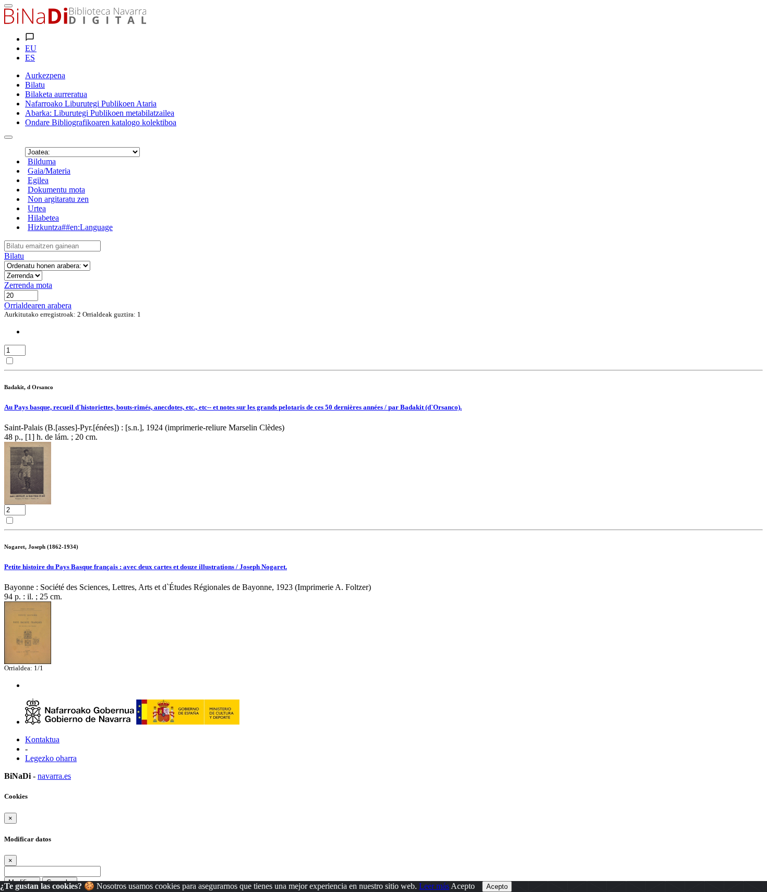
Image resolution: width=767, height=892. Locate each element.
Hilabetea (43, 217)
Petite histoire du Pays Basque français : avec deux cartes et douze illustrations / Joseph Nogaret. (145, 567)
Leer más (434, 886)
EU (31, 48)
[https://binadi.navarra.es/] (75, 21)
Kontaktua (42, 739)
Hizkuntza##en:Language (70, 227)
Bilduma (42, 161)
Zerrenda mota (28, 285)
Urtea (37, 208)
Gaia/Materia (49, 170)
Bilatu (14, 255)
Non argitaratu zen (58, 199)
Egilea (38, 180)
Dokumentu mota (56, 189)
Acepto (463, 886)
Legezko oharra (51, 758)
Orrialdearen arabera (37, 305)
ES (30, 57)
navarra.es (54, 776)
